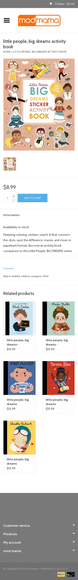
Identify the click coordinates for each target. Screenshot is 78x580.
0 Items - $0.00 (64, 3)
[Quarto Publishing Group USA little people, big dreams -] (19, 318)
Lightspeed (61, 568)
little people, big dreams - (18, 342)
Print (46, 276)
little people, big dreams (18, 402)
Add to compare (32, 276)
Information (11, 215)
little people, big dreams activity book (40, 51)
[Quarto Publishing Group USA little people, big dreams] (19, 378)
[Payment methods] (61, 574)
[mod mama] (45, 20)
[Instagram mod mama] (46, 506)
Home (7, 51)
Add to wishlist (11, 276)
